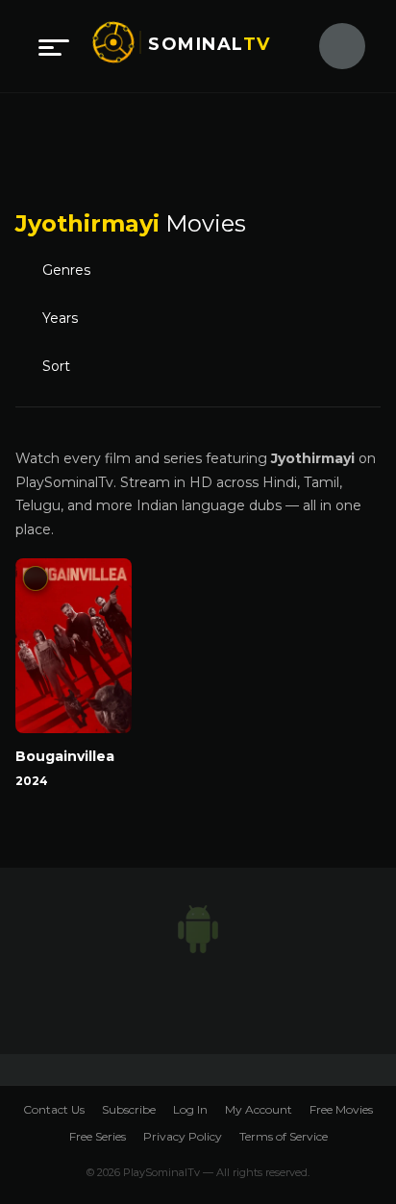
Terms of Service (283, 1136)
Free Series (97, 1136)
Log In (190, 1109)
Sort (56, 366)
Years (60, 318)
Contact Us (54, 1109)
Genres (66, 270)
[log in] (330, 46)
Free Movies (341, 1109)
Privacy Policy (182, 1136)
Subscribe (129, 1109)
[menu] (54, 46)
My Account (258, 1109)
